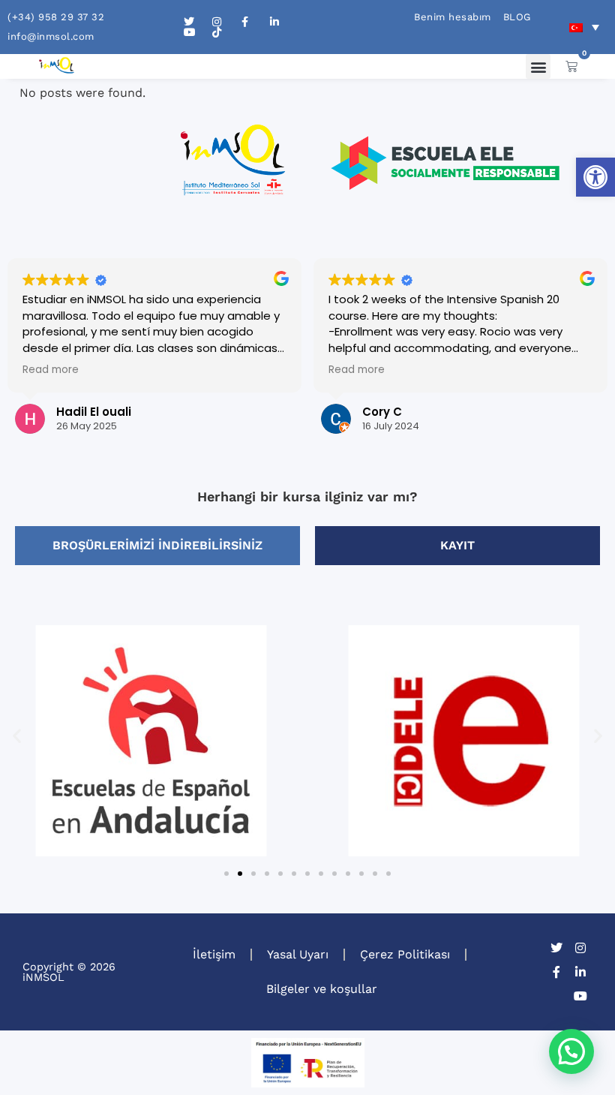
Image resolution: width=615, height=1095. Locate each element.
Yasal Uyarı (297, 954)
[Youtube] (580, 996)
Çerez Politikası (405, 954)
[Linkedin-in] (580, 972)
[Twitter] (556, 948)
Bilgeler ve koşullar (321, 989)
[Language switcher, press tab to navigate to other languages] (584, 27)
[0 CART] (572, 66)
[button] (595, 177)
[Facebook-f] (556, 972)
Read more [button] (50, 370)
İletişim (214, 954)
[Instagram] (580, 948)
